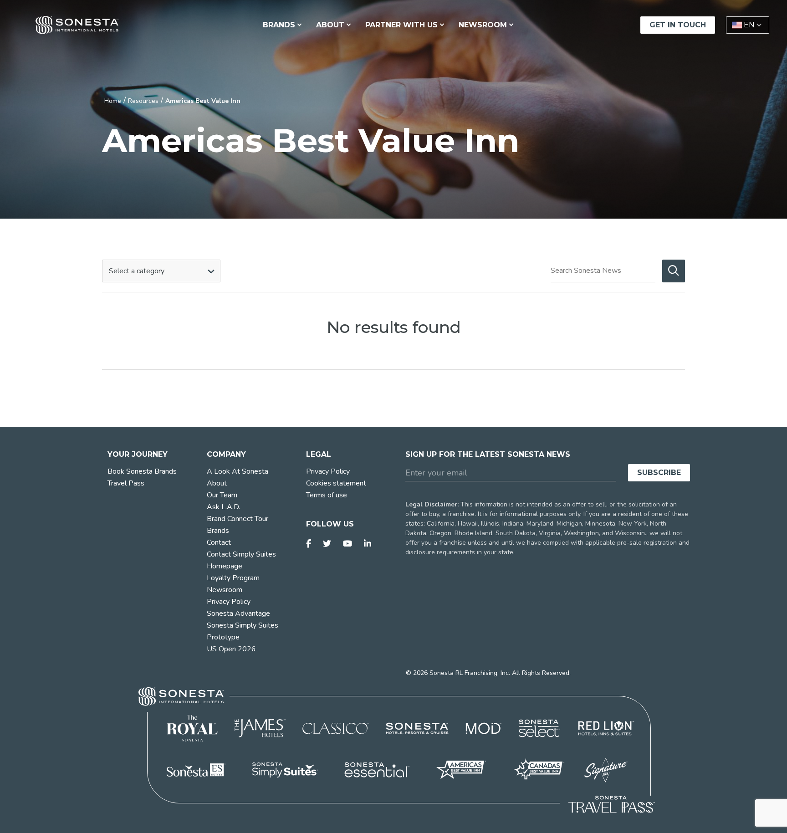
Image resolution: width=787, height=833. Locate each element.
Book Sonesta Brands (142, 471)
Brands (218, 531)
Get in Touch (677, 24)
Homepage (224, 566)
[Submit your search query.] (673, 271)
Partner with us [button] (401, 24)
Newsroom (224, 590)
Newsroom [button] (483, 24)
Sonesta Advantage (238, 613)
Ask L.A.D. (223, 507)
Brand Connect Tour (237, 519)
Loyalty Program (233, 578)
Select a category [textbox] (136, 271)
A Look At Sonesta (237, 471)
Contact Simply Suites (241, 554)
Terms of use (326, 495)
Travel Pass (125, 483)
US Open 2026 (231, 649)
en (749, 24)
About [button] (330, 24)
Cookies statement (336, 483)
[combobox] (161, 271)
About (217, 483)
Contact (219, 542)
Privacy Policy (228, 602)
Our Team (222, 495)
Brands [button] (279, 24)
